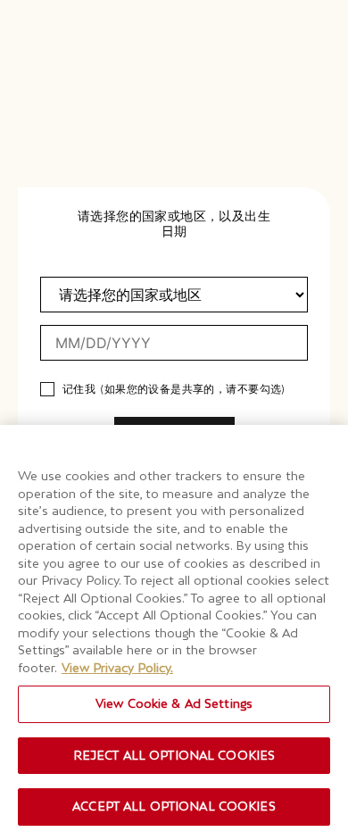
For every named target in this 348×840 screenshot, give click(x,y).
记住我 (78, 389)
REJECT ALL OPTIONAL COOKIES (174, 755)
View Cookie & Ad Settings (174, 703)
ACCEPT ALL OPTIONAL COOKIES (174, 806)
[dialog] (174, 420)
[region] (174, 632)
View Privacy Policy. (117, 668)
